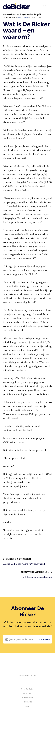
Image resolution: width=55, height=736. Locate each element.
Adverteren (27, 697)
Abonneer (27, 693)
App (27, 706)
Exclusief (23, 17)
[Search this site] (45, 6)
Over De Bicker (27, 689)
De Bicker (10, 17)
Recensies (27, 702)
